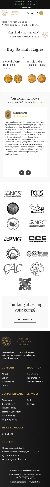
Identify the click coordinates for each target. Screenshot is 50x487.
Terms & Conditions (11, 412)
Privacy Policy (9, 408)
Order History (9, 404)
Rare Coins (32, 374)
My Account (7, 400)
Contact (6, 385)
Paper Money (33, 378)
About (5, 374)
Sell (29, 400)
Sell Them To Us (25, 320)
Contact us (34, 37)
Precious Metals (35, 382)
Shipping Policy (10, 419)
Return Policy (8, 415)
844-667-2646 (26, 7)
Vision (5, 378)
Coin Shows (7, 434)
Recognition (8, 382)
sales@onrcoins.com (16, 459)
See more (37, 102)
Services (31, 404)
